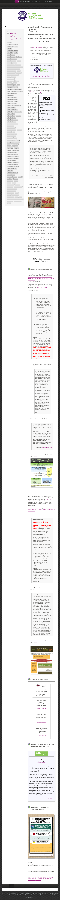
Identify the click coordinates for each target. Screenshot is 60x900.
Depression (19, 72)
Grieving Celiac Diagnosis (12, 134)
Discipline (13, 77)
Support (40, 1)
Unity (16, 197)
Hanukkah (9, 140)
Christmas (14, 62)
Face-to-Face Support (11, 85)
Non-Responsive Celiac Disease (13, 166)
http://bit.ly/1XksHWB (41, 708)
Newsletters (27, 1)
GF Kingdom (49, 1)
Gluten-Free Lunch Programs (13, 123)
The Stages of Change (12, 190)
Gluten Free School (11, 115)
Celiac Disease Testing (11, 60)
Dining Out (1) (13, 33)
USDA (20, 197)
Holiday (18, 140)
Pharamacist (10, 170)
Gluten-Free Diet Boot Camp (12, 119)
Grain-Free (19, 129)
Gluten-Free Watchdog (12, 129)
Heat (14, 140)
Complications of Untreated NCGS (13, 68)
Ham (16, 138)
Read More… (51, 798)
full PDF (37, 456)
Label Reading (10, 148)
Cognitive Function (11, 64)
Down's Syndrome (11, 79)
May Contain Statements (12, 152)
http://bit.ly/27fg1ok (41, 762)
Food (9, 91)
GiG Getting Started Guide (12, 99)
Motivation (16, 158)
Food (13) (12, 35)
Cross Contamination (11, 72)
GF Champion (14, 91)
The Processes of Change (12, 188)
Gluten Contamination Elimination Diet (14, 105)
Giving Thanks (10, 101)
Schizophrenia (10, 180)
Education (9, 42)
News (17, 1)
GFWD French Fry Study (12, 97)
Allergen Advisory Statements (13, 50)
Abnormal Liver (10, 46)
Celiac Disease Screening (12, 58)
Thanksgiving (10, 186)
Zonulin (9, 203)
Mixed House (10, 158)
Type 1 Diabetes (10, 197)
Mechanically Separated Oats (13, 154)
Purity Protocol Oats (11, 174)
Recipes (22, 1)
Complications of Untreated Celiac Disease (15, 66)
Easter (17, 81)
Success (9, 182)
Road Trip (9, 178)
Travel (17, 192)
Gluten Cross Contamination (12, 109)
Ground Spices (10, 138)
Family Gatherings (11, 87)
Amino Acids (10, 52)
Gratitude (9, 131)
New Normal (16, 162)
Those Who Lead (11, 192)
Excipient (15, 83)
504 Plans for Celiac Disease (13, 44)
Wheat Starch (10, 201)
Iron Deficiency (14, 146)
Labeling (16, 148)
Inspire (9, 146)
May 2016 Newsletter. (37, 47)
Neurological (10, 162)
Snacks (16, 180)
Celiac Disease (18, 56)
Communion (18, 64)
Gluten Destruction (18, 111)
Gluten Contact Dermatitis (12, 103)
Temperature (17, 184)
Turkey (9, 195)
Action (16, 46)
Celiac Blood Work (11, 56)
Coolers (18, 70)
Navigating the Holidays (12, 160)
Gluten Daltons (10, 111)
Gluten (16, 101)
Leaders (9, 150)
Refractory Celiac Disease (12, 176)
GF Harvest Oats (10, 95)
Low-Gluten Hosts (16, 150)
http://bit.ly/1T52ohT (41, 735)
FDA (17, 87)
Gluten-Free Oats (11, 125)
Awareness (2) (13, 32)
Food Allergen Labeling (35, 92)
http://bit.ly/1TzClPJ (41, 722)
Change (19, 60)
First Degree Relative (18, 89)
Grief (14, 131)
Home (13, 1)
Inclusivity (17, 142)
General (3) (12, 36)
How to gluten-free (11, 142)
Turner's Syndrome (15, 195)
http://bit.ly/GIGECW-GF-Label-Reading (41, 76)
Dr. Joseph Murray (11, 81)
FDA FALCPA (10, 89)
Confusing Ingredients (11, 70)
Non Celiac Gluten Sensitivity (13, 164)
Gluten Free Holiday (11, 113)
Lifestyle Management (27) (16, 38)
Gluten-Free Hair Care (11, 121)
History (55, 1)
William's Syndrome (18, 201)
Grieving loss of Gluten (12, 136)
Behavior (15, 52)
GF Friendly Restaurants (12, 93)
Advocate (9, 48)
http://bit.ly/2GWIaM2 (47, 447)
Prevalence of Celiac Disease (13, 172)
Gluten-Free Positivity (11, 127)
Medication (9, 156)
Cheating (9, 62)
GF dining (20, 91)
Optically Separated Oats (12, 168)
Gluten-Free (19, 115)
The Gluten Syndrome (18, 186)
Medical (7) (12, 39)
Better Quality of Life (11, 54)
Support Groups (10, 184)
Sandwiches (15, 178)
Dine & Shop (34, 1)
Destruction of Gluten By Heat (13, 75)
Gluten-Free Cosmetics (12, 117)
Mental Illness (16, 156)
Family (18, 85)
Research (20, 176)
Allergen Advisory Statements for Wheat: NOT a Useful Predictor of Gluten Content (41, 509)
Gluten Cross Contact (11, 107)
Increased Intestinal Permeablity (13, 144)
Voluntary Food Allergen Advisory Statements (15, 199)
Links (45, 1)
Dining (9, 77)
